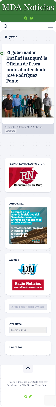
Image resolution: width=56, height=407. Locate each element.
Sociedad (10, 131)
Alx (47, 385)
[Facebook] (25, 18)
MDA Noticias (34, 127)
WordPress (28, 385)
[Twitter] (31, 18)
